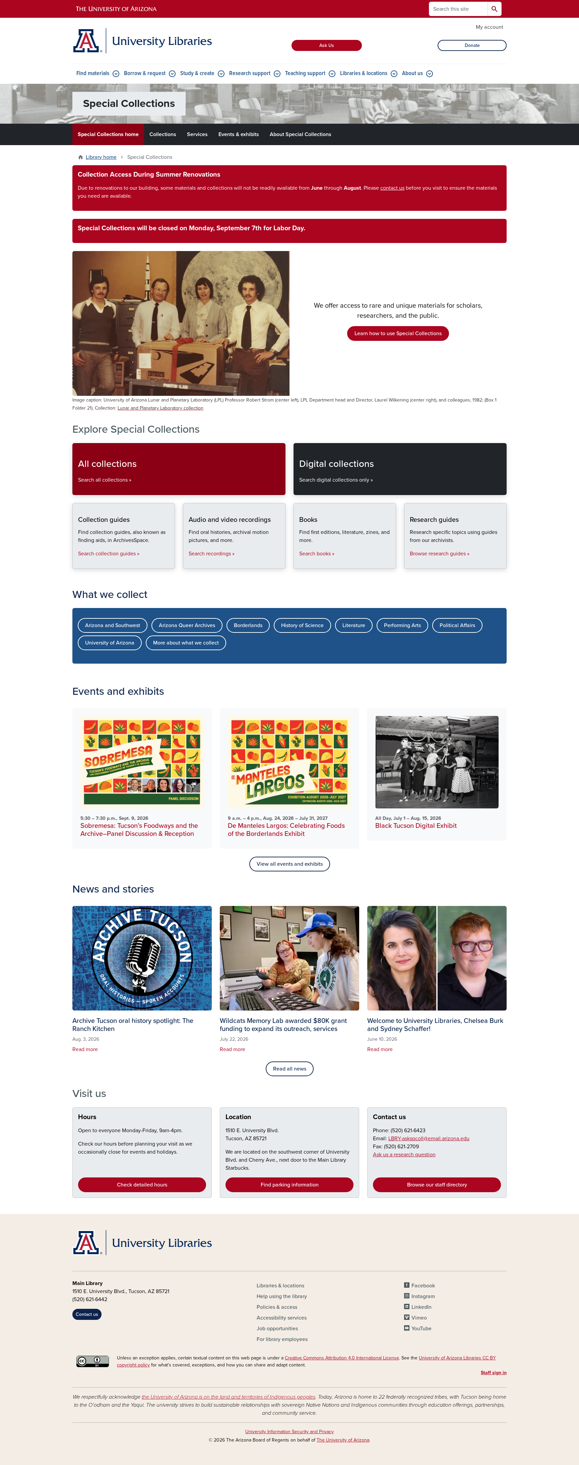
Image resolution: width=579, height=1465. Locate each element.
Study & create (197, 73)
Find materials (92, 73)
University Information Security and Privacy (289, 1432)
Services (197, 134)
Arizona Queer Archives (187, 625)
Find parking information (290, 1184)
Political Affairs (457, 625)
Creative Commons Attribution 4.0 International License (342, 1358)
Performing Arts (402, 625)
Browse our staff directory (437, 1184)
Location (238, 1117)
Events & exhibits (238, 134)
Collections (162, 134)
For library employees (282, 1339)
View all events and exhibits (290, 864)
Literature (353, 625)
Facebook (423, 1285)
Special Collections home (108, 134)
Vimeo (419, 1318)
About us (412, 73)
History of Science (302, 625)
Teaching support (305, 73)
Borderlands (248, 625)
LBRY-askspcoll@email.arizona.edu (428, 1138)
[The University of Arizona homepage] (116, 9)
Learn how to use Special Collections (398, 333)
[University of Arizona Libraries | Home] (142, 40)
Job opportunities (277, 1328)
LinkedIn (421, 1307)
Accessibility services (282, 1318)
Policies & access (277, 1307)
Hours (87, 1117)
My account (489, 27)
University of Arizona (109, 642)
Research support (249, 73)
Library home (101, 157)
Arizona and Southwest (112, 625)
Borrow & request (145, 73)
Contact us (389, 1117)
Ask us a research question (404, 1154)
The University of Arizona (343, 1440)
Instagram (423, 1296)
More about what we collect (186, 642)
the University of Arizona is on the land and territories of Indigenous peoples (228, 1397)
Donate (472, 45)
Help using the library (282, 1296)
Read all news (289, 1068)
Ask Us (326, 45)
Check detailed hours (142, 1184)
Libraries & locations (363, 73)
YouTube (421, 1328)
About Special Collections (300, 134)
